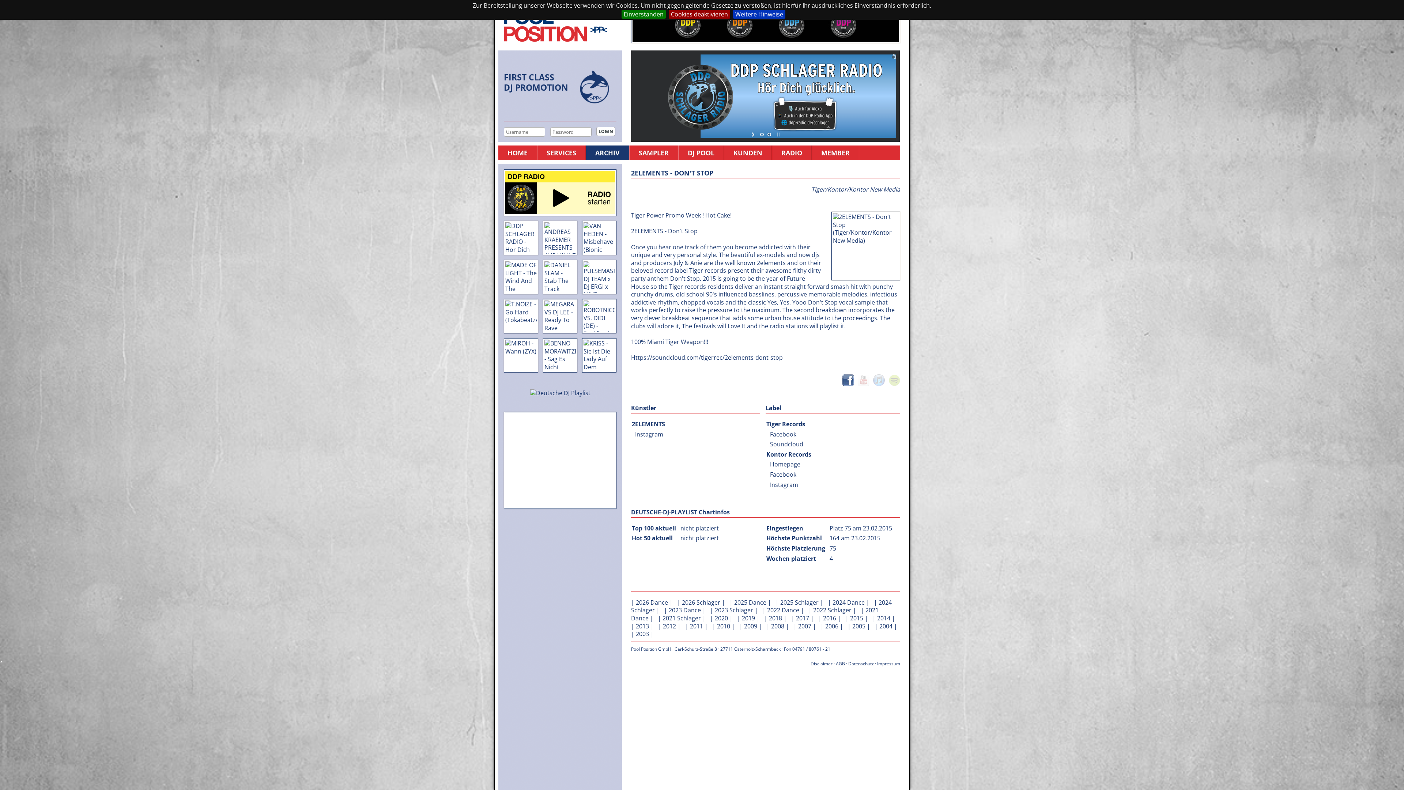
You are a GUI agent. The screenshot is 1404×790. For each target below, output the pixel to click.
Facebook (783, 434)
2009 (750, 626)
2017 (802, 618)
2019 (748, 618)
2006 (831, 626)
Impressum (888, 664)
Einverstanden (644, 14)
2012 (669, 626)
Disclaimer (822, 664)
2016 (829, 618)
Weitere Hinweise (759, 14)
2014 (883, 618)
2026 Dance (652, 602)
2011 (696, 626)
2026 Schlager (701, 602)
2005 (858, 626)
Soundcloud (786, 444)
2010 (723, 626)
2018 (775, 618)
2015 (856, 618)
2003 (642, 634)
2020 (721, 618)
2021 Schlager (682, 618)
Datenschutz (861, 664)
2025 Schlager (799, 602)
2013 (642, 626)
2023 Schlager (734, 610)
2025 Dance (750, 602)
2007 (804, 626)
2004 (885, 626)
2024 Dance (849, 602)
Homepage (785, 464)
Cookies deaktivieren (699, 14)
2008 (777, 626)
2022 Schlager (832, 610)
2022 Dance (783, 610)
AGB (840, 664)
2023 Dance (685, 610)
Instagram (649, 434)
